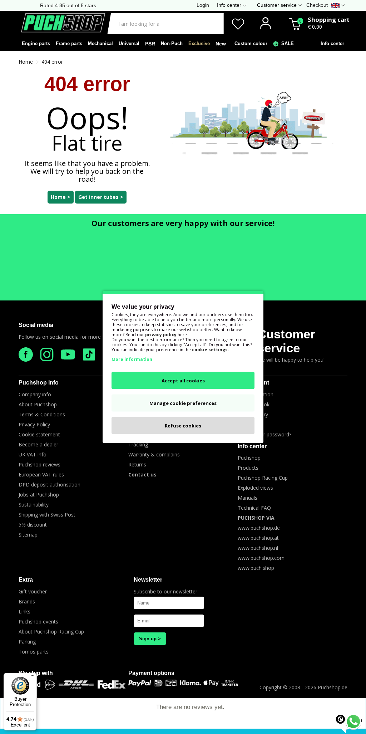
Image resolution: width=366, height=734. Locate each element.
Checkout (317, 5)
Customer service (286, 341)
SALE (286, 43)
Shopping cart (329, 19)
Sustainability (34, 504)
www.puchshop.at (258, 537)
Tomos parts (34, 651)
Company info (35, 394)
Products (248, 467)
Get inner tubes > (100, 197)
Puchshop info (39, 383)
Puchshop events (38, 621)
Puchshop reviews (39, 464)
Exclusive (199, 43)
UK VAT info (32, 454)
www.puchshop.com (261, 557)
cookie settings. (210, 350)
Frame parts (69, 43)
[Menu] (32, 677)
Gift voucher (33, 591)
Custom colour (249, 43)
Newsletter (148, 580)
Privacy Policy (34, 424)
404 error (52, 61)
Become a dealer (38, 444)
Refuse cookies (183, 425)
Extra (26, 580)
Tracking (138, 444)
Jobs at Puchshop (39, 494)
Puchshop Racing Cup (263, 477)
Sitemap (28, 534)
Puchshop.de (332, 687)
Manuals (247, 497)
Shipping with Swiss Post (47, 514)
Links (24, 611)
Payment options (151, 673)
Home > (60, 197)
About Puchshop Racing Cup (51, 631)
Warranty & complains (154, 454)
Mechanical (100, 43)
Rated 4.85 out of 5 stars (68, 5)
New (221, 44)
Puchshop (249, 457)
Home (26, 61)
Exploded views (255, 487)
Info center (331, 43)
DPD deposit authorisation (49, 484)
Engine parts (36, 43)
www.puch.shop (256, 567)
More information (132, 359)
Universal (129, 43)
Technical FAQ (254, 507)
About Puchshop (38, 404)
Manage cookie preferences (183, 403)
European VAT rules (41, 474)
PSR (150, 44)
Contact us (142, 474)
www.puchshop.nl (258, 547)
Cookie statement (39, 434)
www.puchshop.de (259, 527)
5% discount (33, 524)
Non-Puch (172, 43)
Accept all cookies (183, 380)
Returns (137, 464)
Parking (27, 641)
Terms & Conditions (42, 414)
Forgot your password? (264, 434)
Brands (27, 601)
